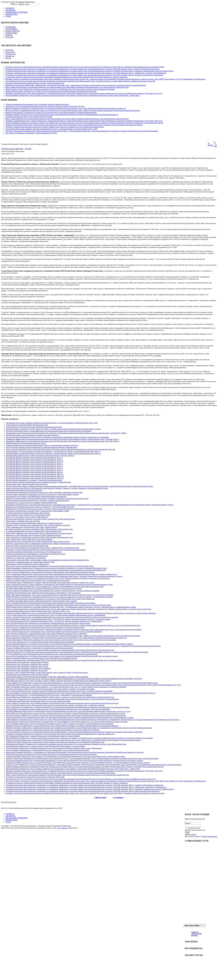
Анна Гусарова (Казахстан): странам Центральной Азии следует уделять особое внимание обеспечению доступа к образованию (55, 615)
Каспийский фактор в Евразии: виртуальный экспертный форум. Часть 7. (34, 470)
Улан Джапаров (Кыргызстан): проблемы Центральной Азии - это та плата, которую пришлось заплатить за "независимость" (54, 621)
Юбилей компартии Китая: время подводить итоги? (26, 443)
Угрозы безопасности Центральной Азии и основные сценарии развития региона (37, 104)
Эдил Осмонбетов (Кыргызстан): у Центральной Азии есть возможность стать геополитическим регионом (47, 750)
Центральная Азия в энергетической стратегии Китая (26, 484)
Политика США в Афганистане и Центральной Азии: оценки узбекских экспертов (38, 525)
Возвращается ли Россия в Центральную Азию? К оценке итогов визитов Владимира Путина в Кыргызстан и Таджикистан (54, 509)
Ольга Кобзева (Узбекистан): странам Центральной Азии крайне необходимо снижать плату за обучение (46, 634)
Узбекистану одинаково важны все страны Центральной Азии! (30, 562)
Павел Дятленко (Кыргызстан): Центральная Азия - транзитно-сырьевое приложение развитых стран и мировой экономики (54, 632)
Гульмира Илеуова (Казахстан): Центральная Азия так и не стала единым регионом (38, 701)
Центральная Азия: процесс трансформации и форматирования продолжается (36, 496)
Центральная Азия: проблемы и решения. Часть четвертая (28, 668)
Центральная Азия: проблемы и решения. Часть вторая (27, 664)
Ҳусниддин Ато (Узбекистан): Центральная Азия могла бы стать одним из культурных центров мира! (45, 627)
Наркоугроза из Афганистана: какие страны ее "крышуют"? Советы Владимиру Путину (40, 507)
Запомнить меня (194, 828)
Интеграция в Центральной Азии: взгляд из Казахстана (27, 564)
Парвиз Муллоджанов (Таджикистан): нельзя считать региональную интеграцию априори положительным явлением (51, 91)
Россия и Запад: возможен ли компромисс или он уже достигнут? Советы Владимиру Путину (42, 494)
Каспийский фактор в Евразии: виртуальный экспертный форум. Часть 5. (34, 466)
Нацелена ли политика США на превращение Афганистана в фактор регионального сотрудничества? (45, 544)
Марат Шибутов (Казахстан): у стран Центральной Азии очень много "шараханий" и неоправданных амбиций (49, 695)
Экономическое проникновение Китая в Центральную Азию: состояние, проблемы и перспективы (44, 492)
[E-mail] (215, 146)
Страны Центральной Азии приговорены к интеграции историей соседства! (35, 554)
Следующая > (118, 797)
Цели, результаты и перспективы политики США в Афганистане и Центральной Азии (39, 537)
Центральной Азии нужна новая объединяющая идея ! (27, 556)
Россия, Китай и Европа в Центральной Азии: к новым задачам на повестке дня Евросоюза (41, 447)
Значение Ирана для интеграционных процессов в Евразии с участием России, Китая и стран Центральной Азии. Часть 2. (53, 453)
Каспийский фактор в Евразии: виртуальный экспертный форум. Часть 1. (34, 458)
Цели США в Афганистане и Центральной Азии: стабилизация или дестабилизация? (39, 533)
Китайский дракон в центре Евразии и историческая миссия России (32, 435)
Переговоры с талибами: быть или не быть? (23, 521)
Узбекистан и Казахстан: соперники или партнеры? (26, 558)
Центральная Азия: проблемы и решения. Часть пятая (26, 670)
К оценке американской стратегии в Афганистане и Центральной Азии (33, 531)
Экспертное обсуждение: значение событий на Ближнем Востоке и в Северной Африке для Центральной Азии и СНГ (51, 129)
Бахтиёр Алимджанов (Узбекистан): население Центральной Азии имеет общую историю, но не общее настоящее (50, 689)
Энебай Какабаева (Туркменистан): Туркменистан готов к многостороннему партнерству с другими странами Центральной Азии (56, 568)
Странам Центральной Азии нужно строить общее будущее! (28, 117)
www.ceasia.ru (62, 828)
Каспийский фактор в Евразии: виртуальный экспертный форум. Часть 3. (34, 462)
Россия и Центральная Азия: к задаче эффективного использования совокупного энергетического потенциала (48, 431)
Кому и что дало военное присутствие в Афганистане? (27, 517)
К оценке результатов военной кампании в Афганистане (28, 513)
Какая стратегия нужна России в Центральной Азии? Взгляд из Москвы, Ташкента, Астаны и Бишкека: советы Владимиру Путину (57, 488)
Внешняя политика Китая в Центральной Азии (24, 490)
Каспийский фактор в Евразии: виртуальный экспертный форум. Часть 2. (34, 460)
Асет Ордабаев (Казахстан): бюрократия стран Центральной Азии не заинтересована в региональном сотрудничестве (51, 654)
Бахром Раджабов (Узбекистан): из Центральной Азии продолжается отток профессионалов (41, 658)
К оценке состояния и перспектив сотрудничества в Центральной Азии (33, 552)
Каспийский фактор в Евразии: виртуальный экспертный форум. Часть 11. (35, 478)
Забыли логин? (191, 834)
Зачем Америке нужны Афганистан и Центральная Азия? (28, 515)
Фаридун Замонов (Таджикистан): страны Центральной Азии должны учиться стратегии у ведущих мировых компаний (52, 591)
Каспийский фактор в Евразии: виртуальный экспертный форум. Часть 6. (34, 468)
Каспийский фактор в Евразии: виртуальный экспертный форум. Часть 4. (34, 464)
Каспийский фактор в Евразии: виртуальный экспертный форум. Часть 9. (34, 474)
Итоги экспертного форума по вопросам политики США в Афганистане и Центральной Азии (42, 548)
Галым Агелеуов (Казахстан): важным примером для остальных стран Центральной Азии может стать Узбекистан (50, 599)
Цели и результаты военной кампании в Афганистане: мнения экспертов (34, 523)
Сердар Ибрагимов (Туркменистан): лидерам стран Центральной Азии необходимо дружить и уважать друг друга (50, 582)
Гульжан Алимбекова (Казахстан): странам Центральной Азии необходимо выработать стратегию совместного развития (52, 730)
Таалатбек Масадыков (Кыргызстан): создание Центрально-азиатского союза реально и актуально (44, 589)
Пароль (188, 823)
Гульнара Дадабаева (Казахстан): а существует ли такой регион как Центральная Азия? (39, 648)
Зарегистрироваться (209, 836)
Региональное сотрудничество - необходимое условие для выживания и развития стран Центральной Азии (47, 560)
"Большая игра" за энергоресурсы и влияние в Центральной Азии (31, 503)
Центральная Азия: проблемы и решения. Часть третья (27, 666)
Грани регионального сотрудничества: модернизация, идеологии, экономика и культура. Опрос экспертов (47, 677)
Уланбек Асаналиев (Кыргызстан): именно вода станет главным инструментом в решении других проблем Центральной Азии (54, 127)
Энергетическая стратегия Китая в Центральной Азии (27, 425)
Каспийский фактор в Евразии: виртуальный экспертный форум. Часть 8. (34, 472)
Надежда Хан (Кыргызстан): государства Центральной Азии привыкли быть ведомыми (40, 642)
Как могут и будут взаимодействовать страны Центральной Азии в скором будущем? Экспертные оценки (47, 672)
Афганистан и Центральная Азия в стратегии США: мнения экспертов (33, 535)
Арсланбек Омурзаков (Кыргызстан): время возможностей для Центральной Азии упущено (41, 601)
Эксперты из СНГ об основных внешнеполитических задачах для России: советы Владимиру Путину (45, 106)
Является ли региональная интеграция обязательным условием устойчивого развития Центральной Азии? (47, 498)
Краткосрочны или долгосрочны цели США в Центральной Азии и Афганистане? (38, 541)
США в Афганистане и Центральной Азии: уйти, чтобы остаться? (31, 527)
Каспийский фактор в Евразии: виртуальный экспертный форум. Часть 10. (35, 476)
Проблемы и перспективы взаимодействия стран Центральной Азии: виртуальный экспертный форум (46, 550)
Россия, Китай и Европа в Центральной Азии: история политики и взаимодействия (38, 482)
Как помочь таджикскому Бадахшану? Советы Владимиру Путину (31, 133)
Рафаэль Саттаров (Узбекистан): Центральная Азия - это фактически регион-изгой (38, 580)
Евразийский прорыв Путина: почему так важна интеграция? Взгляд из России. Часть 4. (40, 456)
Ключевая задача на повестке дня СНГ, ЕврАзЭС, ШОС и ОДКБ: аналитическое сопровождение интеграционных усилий (53, 429)
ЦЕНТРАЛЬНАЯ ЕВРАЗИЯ (12, 149)
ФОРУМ (28, 149)
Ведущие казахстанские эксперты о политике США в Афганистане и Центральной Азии (40, 519)
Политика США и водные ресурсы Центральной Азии (27, 546)
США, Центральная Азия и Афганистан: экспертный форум (29, 539)
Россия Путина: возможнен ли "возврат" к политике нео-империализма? (34, 480)
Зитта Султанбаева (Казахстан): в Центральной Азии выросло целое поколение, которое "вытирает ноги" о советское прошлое (55, 705)
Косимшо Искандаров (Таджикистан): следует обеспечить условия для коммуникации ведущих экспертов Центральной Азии (55, 587)
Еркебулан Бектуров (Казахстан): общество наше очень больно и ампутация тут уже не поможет (43, 593)
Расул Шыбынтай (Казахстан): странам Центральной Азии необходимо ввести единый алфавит (43, 736)
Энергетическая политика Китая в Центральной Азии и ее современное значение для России (42, 445)
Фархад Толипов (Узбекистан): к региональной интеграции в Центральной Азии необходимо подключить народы (50, 572)
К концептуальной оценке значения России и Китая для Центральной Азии (34, 83)
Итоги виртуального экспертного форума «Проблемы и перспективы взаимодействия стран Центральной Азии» (50, 566)
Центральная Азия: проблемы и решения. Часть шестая (27, 675)
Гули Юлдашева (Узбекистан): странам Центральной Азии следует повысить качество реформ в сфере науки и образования (54, 748)
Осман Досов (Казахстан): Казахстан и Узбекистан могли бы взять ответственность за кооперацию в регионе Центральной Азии (56, 570)
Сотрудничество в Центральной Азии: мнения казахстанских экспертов (34, 427)
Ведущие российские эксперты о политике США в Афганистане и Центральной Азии (39, 529)
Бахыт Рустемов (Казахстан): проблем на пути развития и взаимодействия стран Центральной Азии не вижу (48, 623)
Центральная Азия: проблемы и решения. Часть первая (27, 662)
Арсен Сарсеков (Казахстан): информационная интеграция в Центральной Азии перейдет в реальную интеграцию (50, 603)
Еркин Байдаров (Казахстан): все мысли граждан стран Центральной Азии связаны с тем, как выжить (45, 746)
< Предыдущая (100, 797)
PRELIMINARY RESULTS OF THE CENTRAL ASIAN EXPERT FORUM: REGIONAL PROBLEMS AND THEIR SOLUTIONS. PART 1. (59, 681)
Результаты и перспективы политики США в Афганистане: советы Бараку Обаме (37, 511)
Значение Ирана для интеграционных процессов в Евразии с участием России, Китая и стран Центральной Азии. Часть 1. (53, 451)
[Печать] (210, 145)
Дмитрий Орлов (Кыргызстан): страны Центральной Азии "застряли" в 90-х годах (38, 611)
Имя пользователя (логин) (195, 819)
